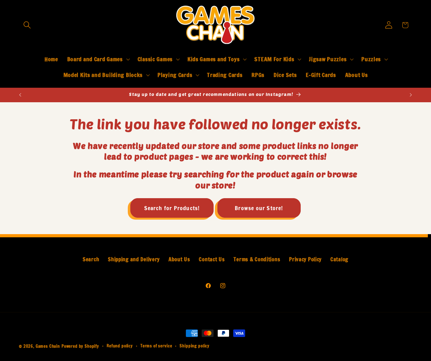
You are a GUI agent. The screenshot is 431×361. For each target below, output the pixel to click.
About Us (179, 259)
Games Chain (48, 346)
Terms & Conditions (256, 259)
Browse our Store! (259, 208)
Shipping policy (195, 346)
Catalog (339, 259)
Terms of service (156, 346)
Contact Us (212, 259)
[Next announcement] (411, 95)
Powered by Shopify (80, 346)
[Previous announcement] (20, 95)
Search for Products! (172, 208)
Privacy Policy (305, 259)
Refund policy (120, 346)
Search (91, 259)
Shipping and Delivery (134, 259)
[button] (27, 25)
